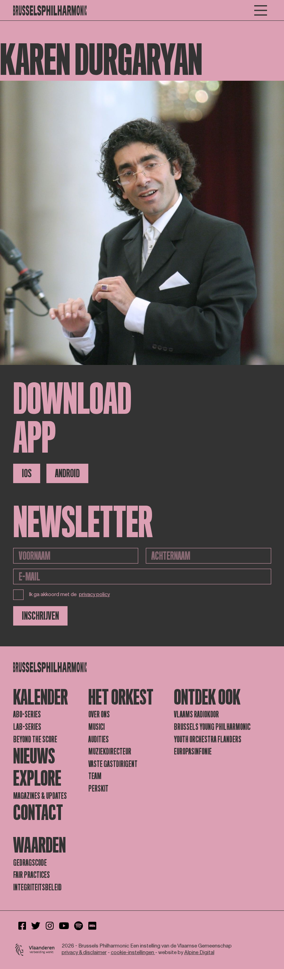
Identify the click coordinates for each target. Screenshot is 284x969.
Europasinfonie (193, 751)
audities (98, 739)
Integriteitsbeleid (37, 887)
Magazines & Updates (40, 796)
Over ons (99, 714)
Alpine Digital (199, 952)
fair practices (31, 875)
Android (67, 473)
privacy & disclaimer (84, 952)
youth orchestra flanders (207, 739)
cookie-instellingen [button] (133, 952)
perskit (98, 788)
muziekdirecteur (109, 751)
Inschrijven (40, 616)
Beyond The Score (35, 739)
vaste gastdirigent (112, 764)
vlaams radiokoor (196, 714)
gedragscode (30, 862)
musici (96, 727)
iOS (27, 473)
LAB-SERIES (27, 727)
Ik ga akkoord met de (69, 594)
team (94, 776)
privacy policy (94, 595)
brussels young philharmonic (212, 727)
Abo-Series (27, 714)
